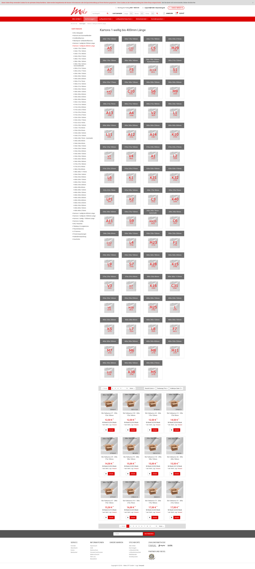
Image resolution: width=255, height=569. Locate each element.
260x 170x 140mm (80, 51)
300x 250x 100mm (80, 89)
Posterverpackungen (79, 234)
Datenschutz (94, 550)
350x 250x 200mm (80, 151)
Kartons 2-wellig (78, 221)
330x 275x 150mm (80, 135)
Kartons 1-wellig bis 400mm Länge (84, 46)
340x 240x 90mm (79, 141)
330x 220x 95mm (79, 130)
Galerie (149, 388)
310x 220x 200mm (80, 107)
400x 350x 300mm (80, 205)
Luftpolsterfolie (105, 19)
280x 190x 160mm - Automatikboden (80, 65)
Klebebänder (141, 19)
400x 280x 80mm (79, 187)
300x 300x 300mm (80, 99)
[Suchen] (108, 13)
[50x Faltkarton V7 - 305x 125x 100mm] (109, 402)
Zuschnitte (76, 239)
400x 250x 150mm (80, 182)
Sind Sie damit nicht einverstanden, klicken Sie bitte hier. (179, 2)
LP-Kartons (76, 231)
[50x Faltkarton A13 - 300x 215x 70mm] (131, 489)
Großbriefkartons (78, 38)
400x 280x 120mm (80, 190)
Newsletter (93, 559)
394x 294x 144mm (80, 174)
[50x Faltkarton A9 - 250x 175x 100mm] (109, 445)
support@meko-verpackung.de (155, 7)
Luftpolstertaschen (124, 19)
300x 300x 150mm (80, 91)
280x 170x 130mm (80, 59)
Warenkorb (74, 548)
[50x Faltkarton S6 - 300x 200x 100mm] (175, 445)
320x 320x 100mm (80, 117)
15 (127, 388)
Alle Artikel (76, 19)
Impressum (93, 546)
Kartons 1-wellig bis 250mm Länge (84, 43)
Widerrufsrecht (94, 554)
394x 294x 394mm (80, 177)
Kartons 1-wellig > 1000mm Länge (83, 218)
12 (175, 388)
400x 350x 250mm (80, 203)
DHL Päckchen (77, 224)
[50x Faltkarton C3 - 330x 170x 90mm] (175, 402)
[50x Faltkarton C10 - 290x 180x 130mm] (153, 445)
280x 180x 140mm (80, 61)
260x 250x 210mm (80, 56)
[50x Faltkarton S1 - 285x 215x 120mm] (175, 489)
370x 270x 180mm (80, 164)
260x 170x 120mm (80, 48)
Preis (162, 388)
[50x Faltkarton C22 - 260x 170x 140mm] (131, 402)
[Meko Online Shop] (79, 11)
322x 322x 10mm (79, 123)
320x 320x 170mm (80, 120)
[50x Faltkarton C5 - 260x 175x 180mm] (153, 489)
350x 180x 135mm (80, 146)
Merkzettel (74, 552)
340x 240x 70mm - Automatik (83, 138)
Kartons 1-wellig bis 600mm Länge (84, 213)
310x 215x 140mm (80, 104)
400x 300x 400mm (80, 200)
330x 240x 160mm (80, 133)
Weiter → (132, 388)
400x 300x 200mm (80, 195)
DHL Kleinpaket (78, 33)
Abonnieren (148, 534)
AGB (91, 548)
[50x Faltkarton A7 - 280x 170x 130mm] (109, 489)
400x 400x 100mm (80, 208)
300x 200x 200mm (80, 79)
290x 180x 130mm (80, 73)
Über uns (93, 557)
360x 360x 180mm (80, 159)
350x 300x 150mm (80, 154)
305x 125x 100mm (80, 102)
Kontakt (73, 546)
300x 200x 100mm (80, 76)
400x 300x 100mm (80, 192)
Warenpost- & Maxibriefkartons (83, 41)
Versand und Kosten (96, 552)
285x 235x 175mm (80, 71)
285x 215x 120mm (80, 68)
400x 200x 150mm (80, 179)
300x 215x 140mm (80, 84)
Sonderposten (157, 19)
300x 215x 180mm (80, 86)
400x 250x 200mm (80, 185)
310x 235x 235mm (80, 112)
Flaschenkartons (78, 229)
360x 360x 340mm (80, 161)
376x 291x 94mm (79, 166)
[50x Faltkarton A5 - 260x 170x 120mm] (153, 402)
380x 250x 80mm (79, 169)
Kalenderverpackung (79, 236)
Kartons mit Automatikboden (82, 35)
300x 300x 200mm (80, 94)
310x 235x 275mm (80, 115)
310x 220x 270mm (80, 110)
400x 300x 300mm (80, 197)
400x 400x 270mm (80, 210)
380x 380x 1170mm (80, 172)
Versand (114, 425)
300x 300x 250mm (80, 97)
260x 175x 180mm (80, 53)
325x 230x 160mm (80, 125)
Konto (73, 550)
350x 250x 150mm (80, 148)
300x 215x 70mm (79, 81)
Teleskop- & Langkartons (81, 226)
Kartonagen (90, 19)
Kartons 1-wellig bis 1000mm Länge (84, 216)
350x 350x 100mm (80, 156)
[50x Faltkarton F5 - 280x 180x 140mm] (131, 445)
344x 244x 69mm (79, 143)
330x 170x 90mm (79, 128)
